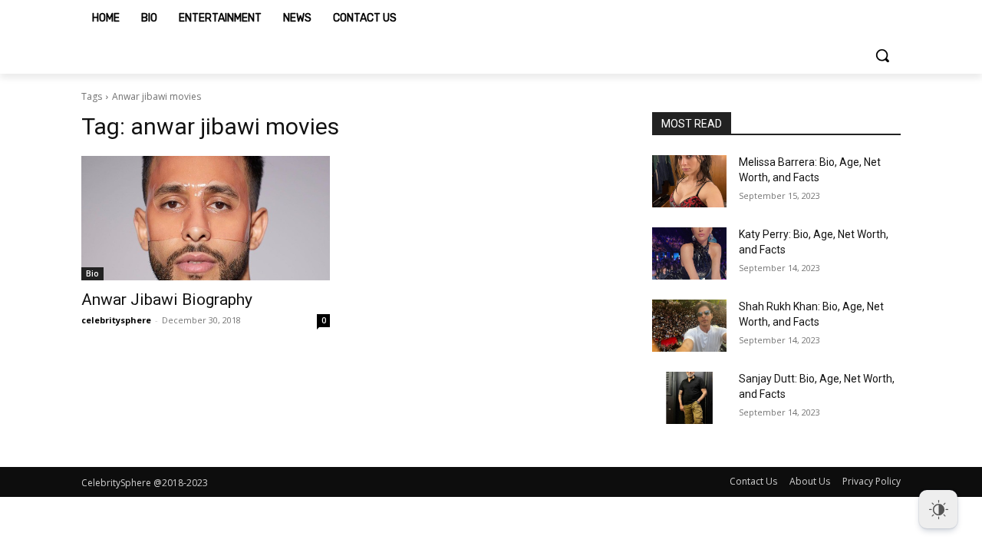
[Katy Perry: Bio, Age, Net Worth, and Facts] (689, 253)
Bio (92, 273)
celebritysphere (116, 320)
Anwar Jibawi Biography (166, 299)
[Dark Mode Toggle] (938, 509)
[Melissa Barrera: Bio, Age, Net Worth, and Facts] (689, 181)
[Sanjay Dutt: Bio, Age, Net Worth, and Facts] (689, 398)
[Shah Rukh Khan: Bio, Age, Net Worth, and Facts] (689, 326)
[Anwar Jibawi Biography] (205, 218)
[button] (882, 55)
